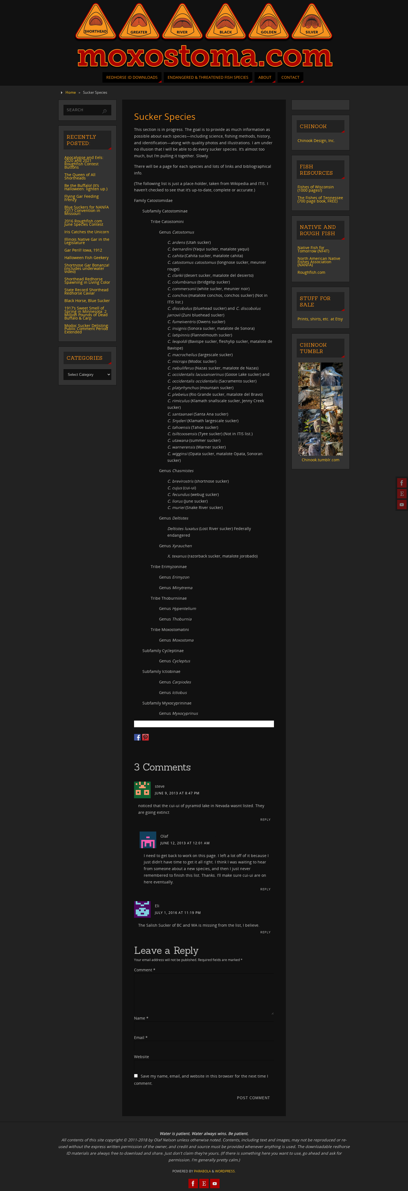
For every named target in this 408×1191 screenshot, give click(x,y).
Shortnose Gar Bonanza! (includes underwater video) (86, 268)
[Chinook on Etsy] (402, 493)
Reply (265, 819)
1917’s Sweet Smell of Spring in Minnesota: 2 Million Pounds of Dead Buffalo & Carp (86, 313)
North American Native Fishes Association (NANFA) (319, 262)
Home (71, 92)
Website (141, 1056)
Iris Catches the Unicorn (86, 231)
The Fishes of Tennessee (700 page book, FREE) (320, 199)
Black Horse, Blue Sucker (87, 300)
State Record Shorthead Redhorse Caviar (86, 291)
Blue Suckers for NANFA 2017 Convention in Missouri (86, 210)
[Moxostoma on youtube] (402, 504)
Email (141, 1037)
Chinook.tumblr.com (320, 459)
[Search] (104, 111)
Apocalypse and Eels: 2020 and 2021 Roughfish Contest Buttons (84, 162)
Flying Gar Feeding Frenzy (81, 198)
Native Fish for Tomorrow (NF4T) (313, 249)
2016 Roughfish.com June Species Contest (83, 222)
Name (141, 1018)
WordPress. (225, 1171)
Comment (144, 969)
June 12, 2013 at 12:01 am (185, 843)
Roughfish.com (311, 272)
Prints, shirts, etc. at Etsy (320, 318)
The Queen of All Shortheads (79, 176)
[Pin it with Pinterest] (145, 737)
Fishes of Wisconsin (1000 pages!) (316, 188)
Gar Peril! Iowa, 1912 (83, 250)
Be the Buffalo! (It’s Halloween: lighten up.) (85, 187)
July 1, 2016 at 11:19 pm (178, 912)
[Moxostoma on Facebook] (402, 483)
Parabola (202, 1171)
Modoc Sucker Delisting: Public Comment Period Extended (86, 329)
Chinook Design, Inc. (316, 140)
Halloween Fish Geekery (86, 257)
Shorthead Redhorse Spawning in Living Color (87, 280)
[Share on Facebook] (137, 737)
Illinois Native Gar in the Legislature (86, 241)
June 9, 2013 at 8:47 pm (177, 793)
